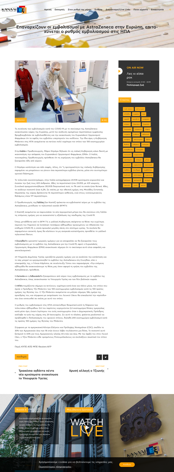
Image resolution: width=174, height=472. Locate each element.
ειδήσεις (136, 144)
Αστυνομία (140, 109)
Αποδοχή (127, 465)
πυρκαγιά (148, 175)
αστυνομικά (138, 139)
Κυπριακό (146, 119)
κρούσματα (128, 160)
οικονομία (148, 165)
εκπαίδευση (128, 149)
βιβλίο (148, 139)
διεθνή (126, 144)
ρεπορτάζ (137, 180)
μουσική (127, 165)
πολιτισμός (138, 175)
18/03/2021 (21, 120)
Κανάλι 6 (136, 119)
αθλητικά (145, 134)
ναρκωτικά (137, 165)
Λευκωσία (127, 129)
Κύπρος (127, 124)
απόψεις (127, 139)
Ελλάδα (127, 114)
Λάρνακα (136, 124)
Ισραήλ (126, 119)
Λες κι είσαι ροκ (135, 75)
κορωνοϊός (138, 155)
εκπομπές (140, 149)
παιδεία (127, 170)
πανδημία (21, 357)
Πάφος (147, 129)
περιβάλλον (148, 170)
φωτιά (143, 185)
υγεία (135, 185)
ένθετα (136, 134)
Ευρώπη (136, 114)
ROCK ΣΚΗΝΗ (128, 109)
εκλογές (145, 144)
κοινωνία (127, 155)
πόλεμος (127, 180)
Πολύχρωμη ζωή (135, 85)
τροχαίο (127, 185)
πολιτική (127, 175)
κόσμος (139, 160)
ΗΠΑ (143, 114)
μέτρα (147, 160)
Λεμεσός (146, 124)
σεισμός (148, 180)
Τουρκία (127, 134)
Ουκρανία (138, 129)
